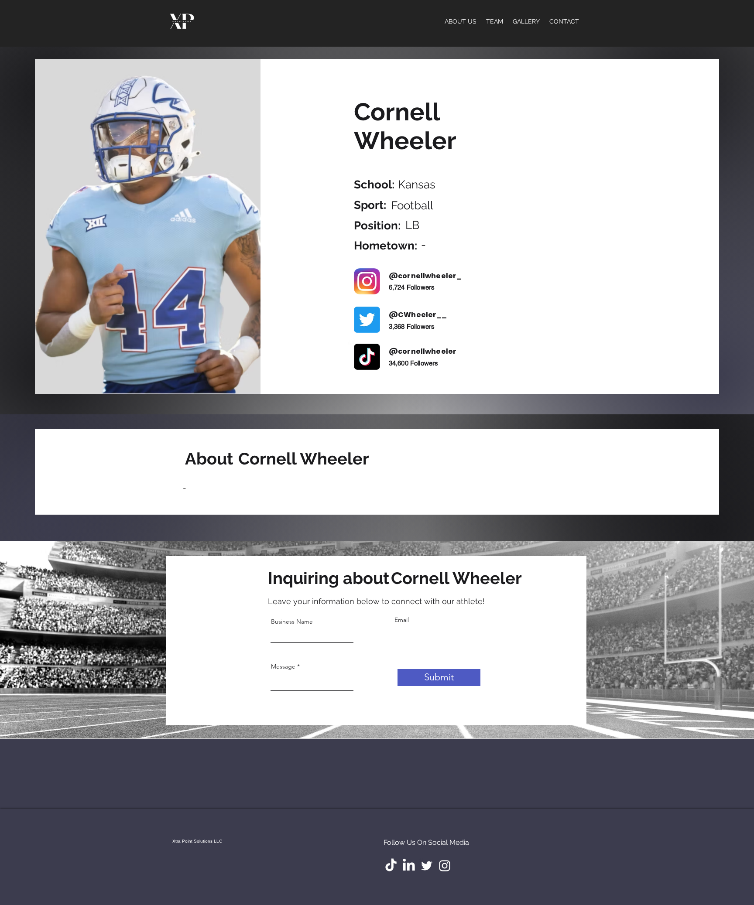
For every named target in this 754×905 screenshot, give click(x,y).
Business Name (292, 621)
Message (283, 666)
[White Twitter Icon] (426, 865)
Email (401, 620)
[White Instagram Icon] (444, 865)
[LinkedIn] (408, 865)
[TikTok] (391, 865)
